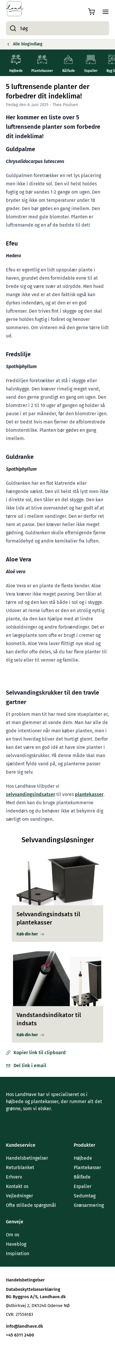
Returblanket (20, 1167)
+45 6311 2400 (20, 1335)
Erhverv (14, 1177)
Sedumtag (85, 1196)
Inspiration (17, 1253)
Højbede (83, 1158)
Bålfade (82, 1177)
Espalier (82, 1186)
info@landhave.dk (24, 1326)
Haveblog (16, 1244)
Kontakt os (17, 1186)
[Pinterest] (33, 1120)
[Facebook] (9, 1120)
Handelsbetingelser (27, 1158)
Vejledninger (19, 1196)
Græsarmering (89, 1205)
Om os (12, 1234)
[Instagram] (21, 1120)
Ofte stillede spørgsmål (31, 1205)
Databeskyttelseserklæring (33, 1289)
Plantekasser (87, 1167)
